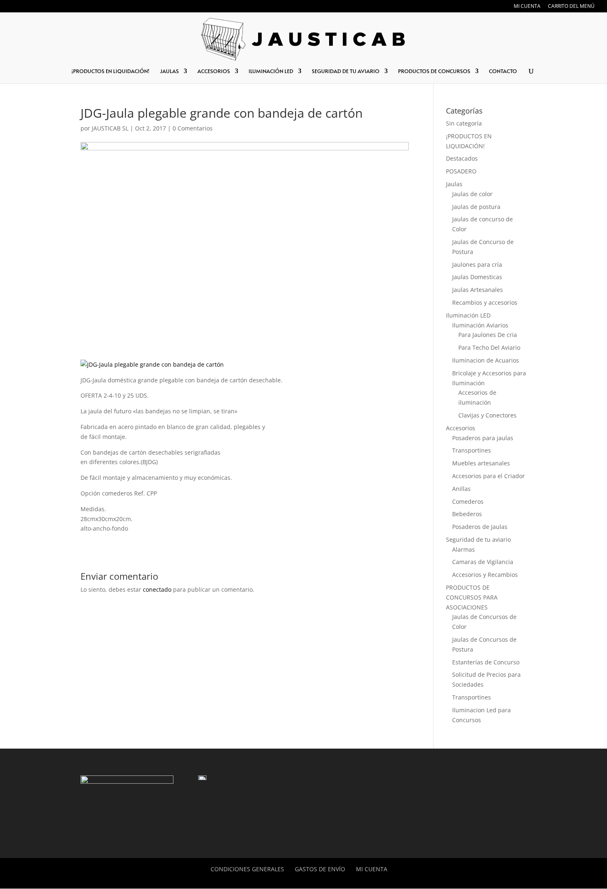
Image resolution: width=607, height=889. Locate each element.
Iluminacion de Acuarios (485, 360)
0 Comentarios (193, 128)
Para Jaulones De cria (487, 335)
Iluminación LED (468, 315)
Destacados (462, 158)
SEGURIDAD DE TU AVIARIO (345, 71)
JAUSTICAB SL (110, 128)
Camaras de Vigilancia (482, 562)
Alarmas (463, 549)
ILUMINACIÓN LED (271, 71)
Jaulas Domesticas (477, 277)
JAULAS (169, 71)
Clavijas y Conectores (487, 415)
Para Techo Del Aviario (489, 347)
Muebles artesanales (481, 463)
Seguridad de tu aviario (478, 539)
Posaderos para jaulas (482, 438)
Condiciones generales (247, 869)
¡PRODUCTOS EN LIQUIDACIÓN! (110, 71)
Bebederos (467, 514)
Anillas (461, 489)
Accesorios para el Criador (488, 476)
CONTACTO (503, 71)
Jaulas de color (472, 194)
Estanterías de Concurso (485, 662)
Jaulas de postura (476, 207)
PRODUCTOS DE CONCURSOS (434, 71)
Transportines (471, 450)
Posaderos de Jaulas (479, 527)
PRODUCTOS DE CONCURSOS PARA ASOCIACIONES (472, 597)
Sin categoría (464, 123)
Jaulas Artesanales (477, 290)
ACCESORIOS (213, 71)
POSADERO (461, 171)
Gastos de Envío (320, 869)
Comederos (468, 501)
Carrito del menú (571, 6)
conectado (157, 589)
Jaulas (454, 184)
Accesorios (460, 428)
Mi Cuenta (371, 869)
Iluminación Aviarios (480, 325)
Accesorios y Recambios (485, 574)
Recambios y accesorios (484, 302)
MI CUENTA (527, 6)
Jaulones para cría (477, 264)
